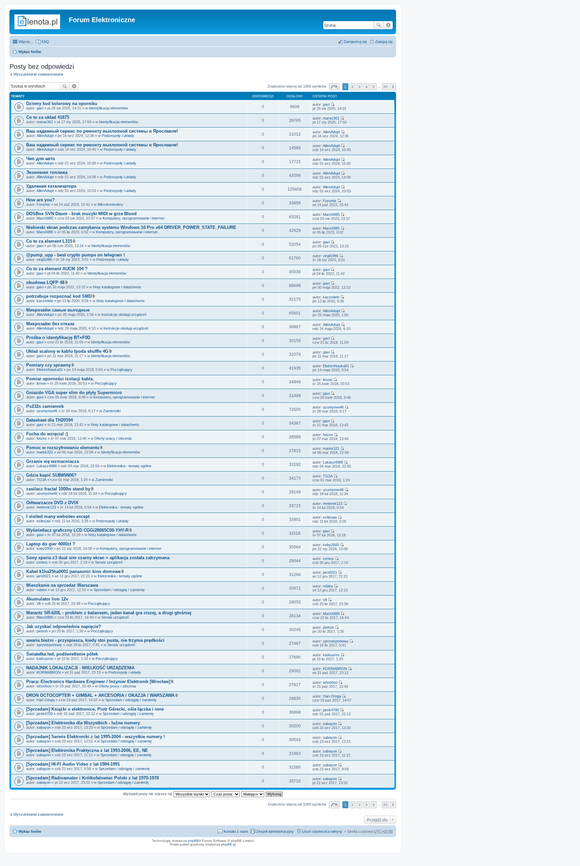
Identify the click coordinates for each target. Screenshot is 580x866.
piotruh (42, 631)
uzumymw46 (47, 411)
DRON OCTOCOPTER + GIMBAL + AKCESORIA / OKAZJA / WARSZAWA (100, 695)
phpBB (193, 841)
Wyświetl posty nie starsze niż (148, 794)
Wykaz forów (29, 52)
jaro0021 (44, 576)
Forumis (43, 204)
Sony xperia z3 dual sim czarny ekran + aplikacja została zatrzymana (98, 557)
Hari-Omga (46, 700)
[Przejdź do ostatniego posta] (332, 104)
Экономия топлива (46, 172)
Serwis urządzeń (109, 562)
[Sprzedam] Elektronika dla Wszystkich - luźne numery (83, 722)
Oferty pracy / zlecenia (113, 438)
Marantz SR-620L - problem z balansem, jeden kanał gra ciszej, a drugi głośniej (108, 612)
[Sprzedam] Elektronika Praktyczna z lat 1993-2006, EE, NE (87, 750)
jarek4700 (45, 714)
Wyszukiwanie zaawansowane (388, 25)
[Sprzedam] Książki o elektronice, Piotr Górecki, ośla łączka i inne (95, 709)
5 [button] (374, 87)
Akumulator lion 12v (47, 599)
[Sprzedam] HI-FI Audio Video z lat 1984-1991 (73, 764)
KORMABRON (49, 672)
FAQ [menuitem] (45, 42)
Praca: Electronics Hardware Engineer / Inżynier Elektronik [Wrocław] (98, 681)
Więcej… (26, 42)
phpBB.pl (228, 844)
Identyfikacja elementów (108, 108)
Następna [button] (393, 86)
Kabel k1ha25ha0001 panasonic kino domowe (73, 571)
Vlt (39, 604)
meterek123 (46, 507)
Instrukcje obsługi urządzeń (123, 314)
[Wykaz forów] (40, 22)
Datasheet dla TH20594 (49, 420)
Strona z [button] (334, 86)
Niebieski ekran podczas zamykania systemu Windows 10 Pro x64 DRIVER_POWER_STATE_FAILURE (131, 227)
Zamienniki (111, 411)
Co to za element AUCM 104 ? (57, 268)
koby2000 (45, 548)
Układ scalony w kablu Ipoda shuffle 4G (67, 351)
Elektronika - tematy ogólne (129, 466)
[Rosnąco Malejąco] (253, 794)
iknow (41, 383)
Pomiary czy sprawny (48, 365)
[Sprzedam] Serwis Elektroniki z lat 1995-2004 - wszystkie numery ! (95, 736)
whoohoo (44, 686)
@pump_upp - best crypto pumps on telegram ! (75, 254)
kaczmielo (45, 301)
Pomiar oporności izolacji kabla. (60, 378)
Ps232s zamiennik (45, 406)
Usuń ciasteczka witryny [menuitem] (322, 831)
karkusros (45, 659)
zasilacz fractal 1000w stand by (58, 488)
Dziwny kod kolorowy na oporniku (61, 103)
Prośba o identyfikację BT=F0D (58, 337)
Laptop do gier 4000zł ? (50, 543)
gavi (40, 108)
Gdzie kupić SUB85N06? (51, 475)
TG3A (41, 480)
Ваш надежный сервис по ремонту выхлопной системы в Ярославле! (102, 131)
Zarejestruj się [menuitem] (355, 42)
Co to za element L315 (49, 241)
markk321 (45, 452)
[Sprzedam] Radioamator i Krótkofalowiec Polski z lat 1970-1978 (92, 777)
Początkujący (121, 370)
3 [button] (359, 87)
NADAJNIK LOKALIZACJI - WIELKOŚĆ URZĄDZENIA (80, 667)
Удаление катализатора (51, 186)
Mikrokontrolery (110, 204)
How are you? (40, 199)
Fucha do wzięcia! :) (47, 433)
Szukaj (379, 25)
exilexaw (44, 521)
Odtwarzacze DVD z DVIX (52, 502)
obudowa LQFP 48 (45, 282)
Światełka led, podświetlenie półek (62, 654)
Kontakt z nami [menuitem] (236, 831)
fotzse (42, 438)
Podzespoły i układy (118, 136)
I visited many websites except (58, 516)
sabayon (44, 727)
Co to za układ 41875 (47, 117)
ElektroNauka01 (50, 370)
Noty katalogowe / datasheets (117, 287)
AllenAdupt (45, 136)
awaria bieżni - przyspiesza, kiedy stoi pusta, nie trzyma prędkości (95, 640)
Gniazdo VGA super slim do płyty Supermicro (74, 392)
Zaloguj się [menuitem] (384, 42)
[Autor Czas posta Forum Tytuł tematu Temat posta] (225, 794)
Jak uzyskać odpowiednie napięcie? (63, 626)
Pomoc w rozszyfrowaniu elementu (62, 447)
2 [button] (352, 87)
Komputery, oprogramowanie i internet (133, 218)
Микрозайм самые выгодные (58, 309)
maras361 (45, 122)
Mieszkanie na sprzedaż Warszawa (62, 585)
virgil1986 (44, 259)
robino (42, 590)
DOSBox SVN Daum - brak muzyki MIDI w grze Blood (81, 213)
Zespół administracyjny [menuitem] (275, 831)
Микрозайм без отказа (50, 323)
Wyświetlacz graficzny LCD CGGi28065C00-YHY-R (77, 530)
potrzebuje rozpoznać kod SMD (59, 296)
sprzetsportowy (49, 645)
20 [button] (385, 87)
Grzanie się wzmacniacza (52, 461)
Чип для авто (40, 158)
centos (42, 562)
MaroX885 (45, 218)
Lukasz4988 (47, 466)
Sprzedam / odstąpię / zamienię (119, 590)
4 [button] (367, 87)
